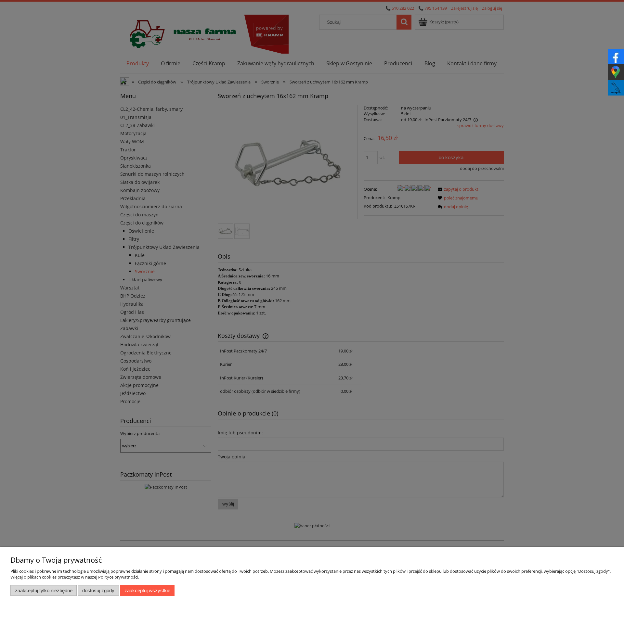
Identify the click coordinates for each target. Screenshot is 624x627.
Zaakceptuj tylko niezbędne (43, 590)
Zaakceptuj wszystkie (147, 590)
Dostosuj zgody (98, 590)
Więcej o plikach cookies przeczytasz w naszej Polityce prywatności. (74, 577)
